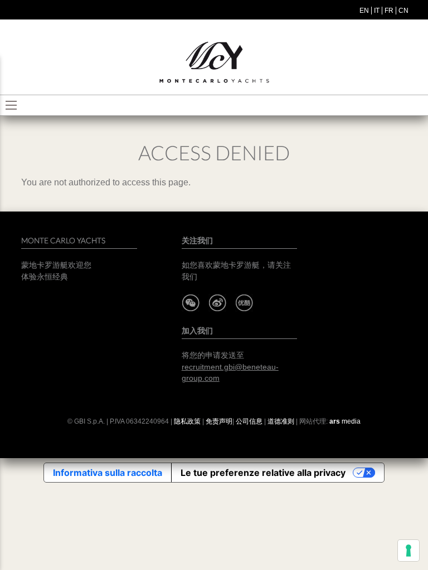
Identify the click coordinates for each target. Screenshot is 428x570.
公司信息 (249, 421)
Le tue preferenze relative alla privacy (263, 472)
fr (389, 10)
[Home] (214, 62)
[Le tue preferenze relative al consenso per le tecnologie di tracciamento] (408, 550)
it (377, 10)
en (364, 10)
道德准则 (281, 421)
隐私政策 (187, 421)
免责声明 (219, 421)
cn (403, 10)
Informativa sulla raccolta (107, 472)
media (345, 421)
